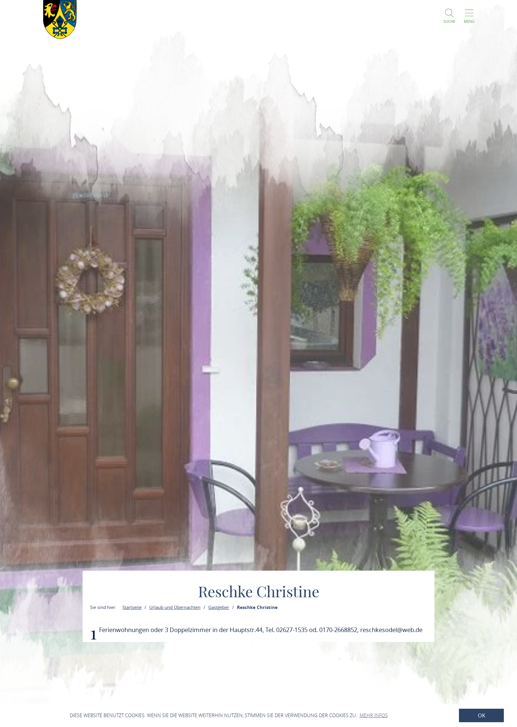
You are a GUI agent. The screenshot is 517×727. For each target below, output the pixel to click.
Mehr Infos (374, 715)
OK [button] (481, 715)
